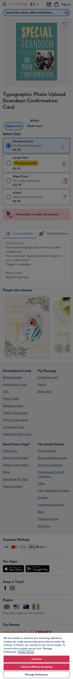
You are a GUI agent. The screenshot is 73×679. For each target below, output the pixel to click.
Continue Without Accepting (36, 667)
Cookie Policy (26, 652)
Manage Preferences (36, 674)
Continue (36, 659)
